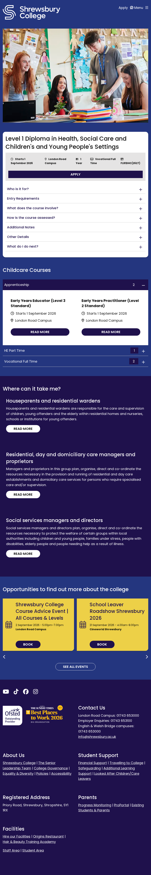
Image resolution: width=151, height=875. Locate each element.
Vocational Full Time (69, 361)
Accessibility (61, 773)
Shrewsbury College (19, 763)
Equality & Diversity (18, 773)
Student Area (33, 850)
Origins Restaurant (48, 836)
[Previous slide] (4, 657)
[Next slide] (146, 657)
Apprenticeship (69, 284)
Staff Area (11, 850)
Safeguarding (89, 768)
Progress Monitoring (94, 805)
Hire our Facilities (16, 836)
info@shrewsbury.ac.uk (97, 736)
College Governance (51, 768)
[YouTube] (6, 692)
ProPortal (121, 805)
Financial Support (92, 763)
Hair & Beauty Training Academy (29, 841)
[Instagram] (35, 692)
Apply (124, 7)
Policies (42, 773)
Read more (40, 332)
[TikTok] (16, 692)
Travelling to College (126, 763)
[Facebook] (26, 692)
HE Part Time (69, 350)
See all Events (75, 666)
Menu (139, 7)
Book (28, 644)
